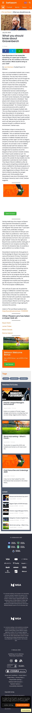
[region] (16, 702)
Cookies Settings (8, 705)
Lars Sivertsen (8, 67)
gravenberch (14, 378)
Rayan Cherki (6, 323)
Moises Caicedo (7, 330)
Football (9, 7)
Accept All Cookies (22, 705)
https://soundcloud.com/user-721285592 (15, 311)
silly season (23, 378)
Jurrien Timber (6, 326)
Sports (17, 7)
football (6, 378)
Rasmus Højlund (7, 333)
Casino (24, 7)
